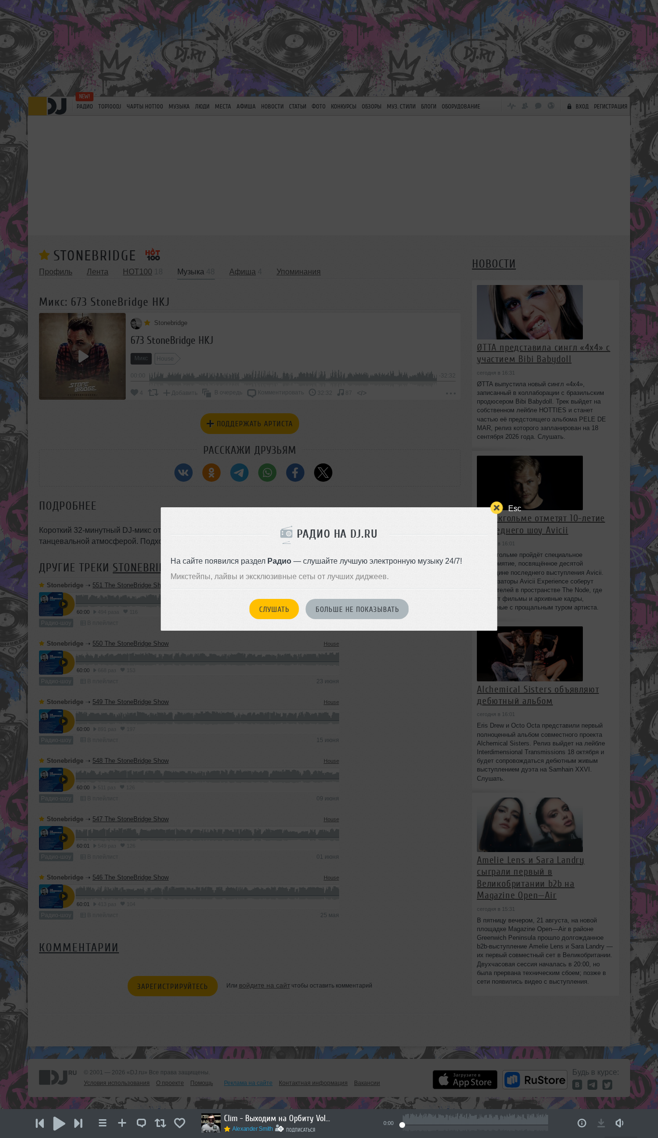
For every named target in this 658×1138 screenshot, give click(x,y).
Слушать (274, 609)
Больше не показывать (357, 609)
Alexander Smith (252, 1128)
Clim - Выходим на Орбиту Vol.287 (277, 1118)
